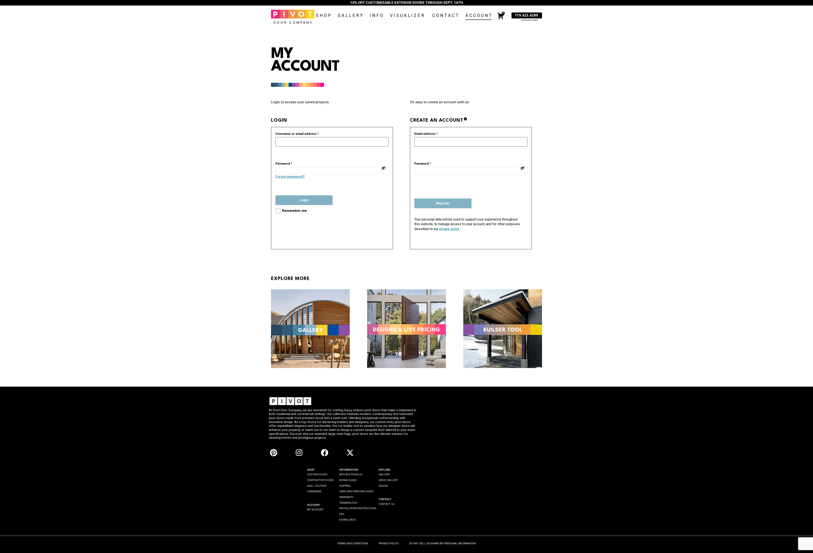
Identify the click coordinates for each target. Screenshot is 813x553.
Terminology (348, 502)
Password (422, 163)
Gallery (384, 474)
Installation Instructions (357, 508)
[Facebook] (324, 452)
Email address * (426, 134)
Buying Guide (348, 480)
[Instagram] (299, 452)
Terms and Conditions (352, 543)
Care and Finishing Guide (356, 491)
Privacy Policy (389, 543)
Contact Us (387, 504)
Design (383, 485)
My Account (315, 509)
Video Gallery (388, 480)
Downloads (347, 519)
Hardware (314, 491)
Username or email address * (297, 134)
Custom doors (317, 474)
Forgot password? (290, 176)
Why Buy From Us (350, 474)
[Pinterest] (273, 452)
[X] (350, 452)
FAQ (341, 514)
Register (443, 203)
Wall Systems (317, 485)
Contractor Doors (320, 480)
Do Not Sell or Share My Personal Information (442, 543)
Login (304, 200)
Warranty (346, 497)
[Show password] (383, 168)
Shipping (345, 485)
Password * (283, 163)
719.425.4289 (526, 15)
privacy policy (449, 229)
